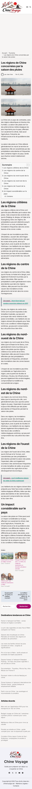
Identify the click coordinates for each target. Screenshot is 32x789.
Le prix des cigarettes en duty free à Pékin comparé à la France (15, 629)
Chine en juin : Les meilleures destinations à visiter (7, 582)
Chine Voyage (16, 761)
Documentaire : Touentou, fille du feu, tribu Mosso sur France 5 (16, 669)
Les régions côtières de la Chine (15, 168)
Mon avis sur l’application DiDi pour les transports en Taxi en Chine (14, 707)
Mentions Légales (22, 783)
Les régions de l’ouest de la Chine (14, 187)
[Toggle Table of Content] (27, 164)
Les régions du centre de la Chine (14, 172)
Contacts (16, 786)
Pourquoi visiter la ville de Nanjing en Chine (14, 676)
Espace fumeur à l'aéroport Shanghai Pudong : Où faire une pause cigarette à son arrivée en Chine (14, 661)
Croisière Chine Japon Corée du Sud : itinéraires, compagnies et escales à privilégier (14, 738)
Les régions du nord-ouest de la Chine (16, 177)
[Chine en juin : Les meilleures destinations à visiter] (7, 576)
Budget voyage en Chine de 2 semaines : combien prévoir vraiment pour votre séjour (15, 715)
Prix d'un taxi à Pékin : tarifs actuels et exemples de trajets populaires (14, 653)
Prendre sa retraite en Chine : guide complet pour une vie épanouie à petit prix (15, 730)
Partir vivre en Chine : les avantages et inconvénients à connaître (14, 692)
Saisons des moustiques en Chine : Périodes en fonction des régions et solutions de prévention (13, 637)
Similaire (10, 196)
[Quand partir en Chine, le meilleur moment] (7, 555)
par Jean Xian (8, 74)
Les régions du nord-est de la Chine (15, 182)
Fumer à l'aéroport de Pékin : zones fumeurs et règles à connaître (13, 622)
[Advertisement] (16, 31)
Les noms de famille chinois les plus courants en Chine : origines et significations (13, 645)
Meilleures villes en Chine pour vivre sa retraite (14, 723)
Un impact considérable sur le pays (15, 192)
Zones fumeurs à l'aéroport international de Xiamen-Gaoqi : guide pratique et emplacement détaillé (16, 684)
